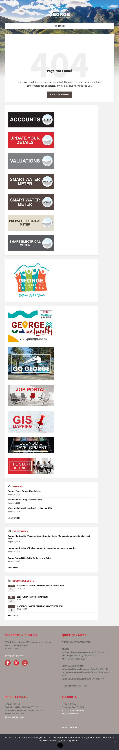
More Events (13, 615)
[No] (115, 741)
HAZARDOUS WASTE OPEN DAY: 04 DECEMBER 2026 (40, 606)
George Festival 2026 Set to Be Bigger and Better (29, 558)
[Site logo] (59, 16)
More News (13, 568)
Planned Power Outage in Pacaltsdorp (25, 500)
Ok (60, 745)
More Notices (14, 518)
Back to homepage (59, 94)
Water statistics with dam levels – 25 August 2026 (30, 508)
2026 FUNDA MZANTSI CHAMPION (32, 597)
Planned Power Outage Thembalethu (24, 491)
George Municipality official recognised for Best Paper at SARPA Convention (42, 548)
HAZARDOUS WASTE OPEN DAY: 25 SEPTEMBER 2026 (40, 586)
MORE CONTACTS (69, 728)
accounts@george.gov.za (73, 710)
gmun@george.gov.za (14, 656)
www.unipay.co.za (70, 714)
